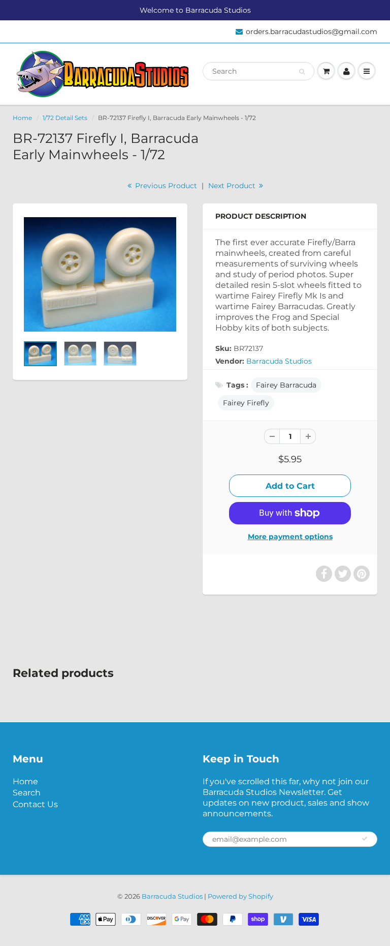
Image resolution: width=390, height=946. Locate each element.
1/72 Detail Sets (65, 118)
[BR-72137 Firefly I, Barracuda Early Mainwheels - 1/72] (100, 274)
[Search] (302, 72)
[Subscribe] (364, 839)
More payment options (290, 536)
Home (22, 118)
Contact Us (35, 804)
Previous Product (165, 185)
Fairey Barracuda (286, 385)
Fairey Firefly (246, 402)
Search (27, 792)
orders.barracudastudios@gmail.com (311, 31)
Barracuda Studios (279, 361)
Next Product (232, 185)
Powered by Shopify (240, 896)
